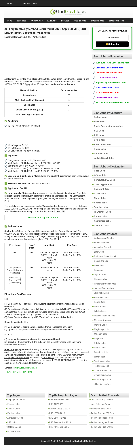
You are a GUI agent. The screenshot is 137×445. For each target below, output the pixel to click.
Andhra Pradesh (101, 242)
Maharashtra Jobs (102, 320)
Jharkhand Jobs (101, 293)
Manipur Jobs (100, 325)
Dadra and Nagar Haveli (105, 256)
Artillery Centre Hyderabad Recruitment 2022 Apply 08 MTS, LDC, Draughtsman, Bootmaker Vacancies (45, 30)
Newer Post (11, 372)
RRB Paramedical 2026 (60, 422)
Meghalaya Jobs (101, 329)
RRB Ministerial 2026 (59, 427)
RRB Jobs (12, 422)
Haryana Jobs (100, 279)
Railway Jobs (37, 21)
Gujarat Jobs (100, 274)
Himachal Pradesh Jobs (105, 283)
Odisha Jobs (100, 343)
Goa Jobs (98, 270)
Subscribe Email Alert (101, 408)
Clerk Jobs (19, 368)
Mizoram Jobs (100, 334)
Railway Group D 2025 (59, 408)
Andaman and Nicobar (104, 238)
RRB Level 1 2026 (57, 418)
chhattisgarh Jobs (102, 384)
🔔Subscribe (112, 44)
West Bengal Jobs (102, 379)
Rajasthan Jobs (101, 352)
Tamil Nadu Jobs (102, 361)
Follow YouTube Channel (102, 427)
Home (9, 21)
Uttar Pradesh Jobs (103, 370)
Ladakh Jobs (100, 306)
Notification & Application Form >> (44, 217)
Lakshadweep (100, 311)
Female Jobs (13, 404)
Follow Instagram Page (102, 422)
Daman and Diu (101, 261)
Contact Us (90, 441)
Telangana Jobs (101, 366)
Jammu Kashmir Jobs (104, 288)
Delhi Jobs (99, 265)
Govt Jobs (21, 21)
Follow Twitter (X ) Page (102, 413)
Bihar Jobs (99, 252)
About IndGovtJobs (74, 441)
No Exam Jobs (12, 4)
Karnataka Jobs (101, 297)
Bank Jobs (51, 21)
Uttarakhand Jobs (102, 375)
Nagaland (98, 338)
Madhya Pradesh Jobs (104, 315)
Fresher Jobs (80, 21)
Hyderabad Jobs (32, 368)
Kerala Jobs (99, 302)
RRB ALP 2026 (56, 404)
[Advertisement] (47, 56)
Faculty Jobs (13, 408)
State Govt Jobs (116, 21)
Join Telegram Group (101, 404)
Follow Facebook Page (102, 418)
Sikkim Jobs (99, 356)
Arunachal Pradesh (102, 247)
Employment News (30, 4)
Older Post (21, 372)
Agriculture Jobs (15, 418)
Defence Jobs (14, 427)
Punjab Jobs (100, 347)
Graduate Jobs (97, 21)
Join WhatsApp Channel (102, 399)
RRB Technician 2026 (59, 399)
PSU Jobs (65, 21)
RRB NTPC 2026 (57, 413)
